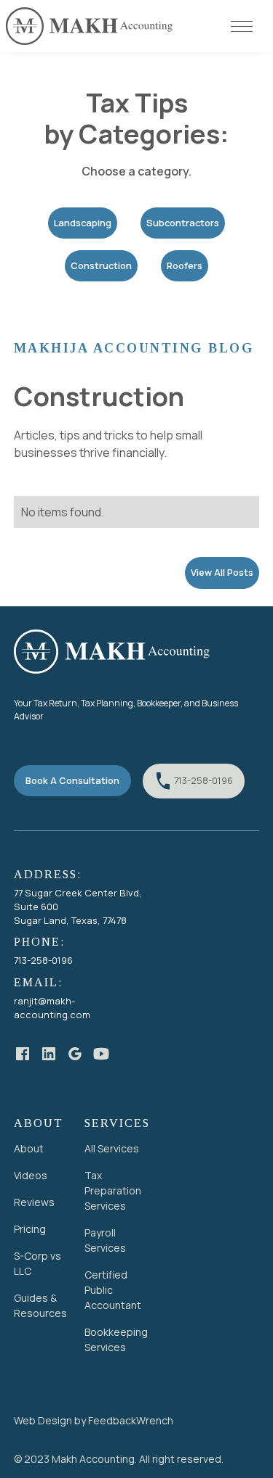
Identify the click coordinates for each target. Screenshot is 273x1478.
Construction (101, 265)
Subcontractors (182, 222)
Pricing (30, 1229)
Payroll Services (105, 1240)
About (29, 1148)
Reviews (34, 1202)
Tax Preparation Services (112, 1190)
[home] (89, 26)
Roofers (184, 265)
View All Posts (222, 572)
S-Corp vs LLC (37, 1263)
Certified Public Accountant (112, 1290)
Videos (30, 1175)
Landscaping (82, 222)
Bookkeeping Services (116, 1339)
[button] (246, 26)
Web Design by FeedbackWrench (93, 1420)
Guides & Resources (40, 1305)
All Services (111, 1148)
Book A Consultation (72, 780)
